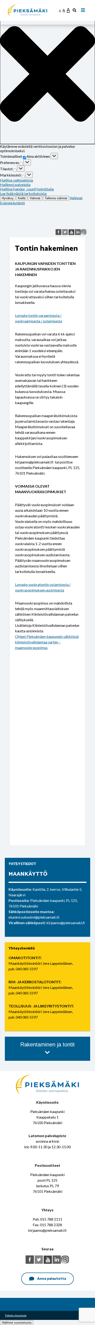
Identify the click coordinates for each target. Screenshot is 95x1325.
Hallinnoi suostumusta (16, 1322)
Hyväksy (8, 198)
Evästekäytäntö (12, 203)
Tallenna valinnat (56, 198)
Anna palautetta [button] (51, 1279)
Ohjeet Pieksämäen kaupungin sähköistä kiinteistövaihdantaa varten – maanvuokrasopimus (47, 642)
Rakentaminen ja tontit (47, 1044)
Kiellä (21, 198)
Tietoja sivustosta (16, 1315)
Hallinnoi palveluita (15, 184)
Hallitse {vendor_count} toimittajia (27, 189)
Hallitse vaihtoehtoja (16, 180)
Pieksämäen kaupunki (25, 2)
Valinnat (35, 198)
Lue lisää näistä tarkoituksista (23, 193)
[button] (47, 74)
